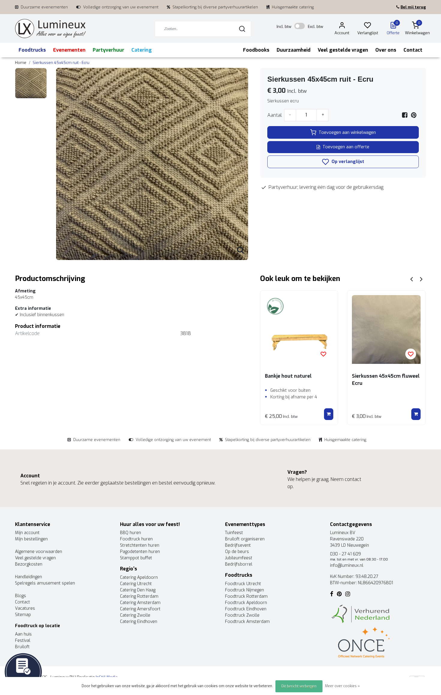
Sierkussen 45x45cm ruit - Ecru (61, 62)
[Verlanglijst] (367, 26)
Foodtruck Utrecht (243, 584)
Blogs (20, 596)
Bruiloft (22, 647)
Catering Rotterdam (139, 596)
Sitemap (23, 615)
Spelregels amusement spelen (45, 583)
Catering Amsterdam (140, 603)
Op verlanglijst (347, 162)
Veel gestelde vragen (343, 50)
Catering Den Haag (137, 590)
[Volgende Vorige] (421, 279)
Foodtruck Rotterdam (246, 596)
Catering (141, 50)
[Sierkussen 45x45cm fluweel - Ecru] (386, 329)
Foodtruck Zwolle (242, 615)
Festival (22, 640)
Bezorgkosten (28, 564)
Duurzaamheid (293, 50)
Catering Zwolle (135, 615)
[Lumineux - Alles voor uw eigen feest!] (50, 28)
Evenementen (69, 50)
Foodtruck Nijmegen (244, 590)
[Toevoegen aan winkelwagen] (328, 414)
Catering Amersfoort (140, 609)
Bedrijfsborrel (238, 564)
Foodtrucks (32, 50)
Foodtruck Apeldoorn (246, 603)
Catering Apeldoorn (139, 577)
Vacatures (25, 608)
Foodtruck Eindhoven (245, 609)
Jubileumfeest (238, 558)
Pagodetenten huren (140, 551)
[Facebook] (404, 115)
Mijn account (27, 533)
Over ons (385, 50)
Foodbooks (256, 50)
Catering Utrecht (136, 584)
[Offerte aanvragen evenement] (23, 671)
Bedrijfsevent (238, 545)
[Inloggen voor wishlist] (323, 354)
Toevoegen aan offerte (345, 147)
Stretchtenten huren (139, 545)
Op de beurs (237, 551)
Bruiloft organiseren (245, 539)
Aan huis (23, 634)
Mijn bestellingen (31, 539)
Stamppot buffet (136, 558)
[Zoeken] (242, 29)
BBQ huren (130, 533)
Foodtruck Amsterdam (247, 621)
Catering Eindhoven (138, 621)
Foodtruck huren (136, 539)
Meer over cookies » (342, 686)
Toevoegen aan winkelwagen (347, 132)
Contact (413, 50)
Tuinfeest (234, 533)
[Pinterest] (413, 115)
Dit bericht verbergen (298, 686)
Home (20, 62)
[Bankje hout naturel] (299, 329)
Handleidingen (28, 577)
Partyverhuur (108, 50)
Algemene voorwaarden (38, 551)
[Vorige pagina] (411, 279)
